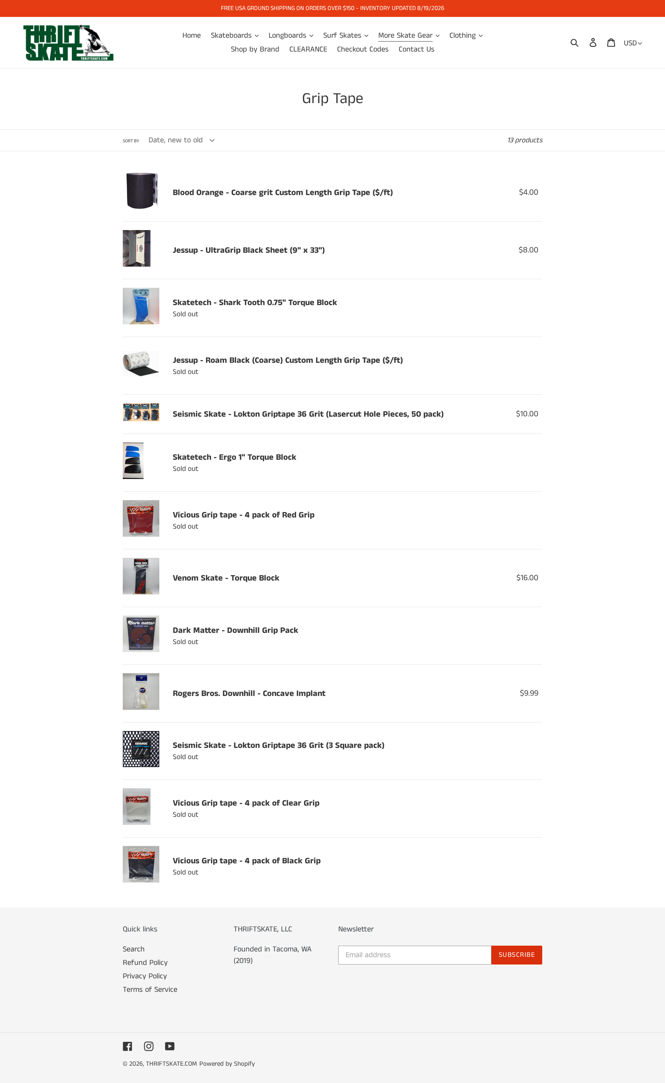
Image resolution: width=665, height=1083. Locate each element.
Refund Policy (145, 962)
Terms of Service (150, 989)
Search (134, 949)
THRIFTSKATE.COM (171, 1063)
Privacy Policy (145, 976)
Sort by (131, 141)
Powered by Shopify (227, 1063)
